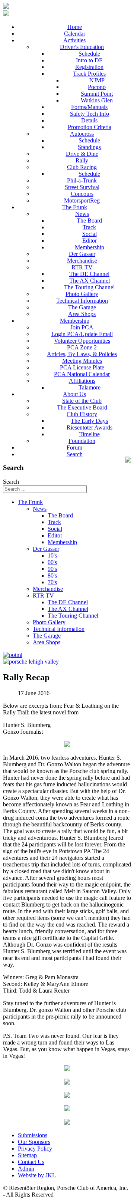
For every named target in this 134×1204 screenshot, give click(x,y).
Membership (89, 247)
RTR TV (82, 267)
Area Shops (82, 314)
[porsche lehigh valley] (31, 661)
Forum (74, 447)
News (82, 214)
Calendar (74, 33)
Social (89, 234)
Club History (82, 414)
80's (52, 575)
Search (75, 454)
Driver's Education (82, 47)
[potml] (12, 655)
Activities (74, 40)
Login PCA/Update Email (82, 334)
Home (74, 27)
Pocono (97, 87)
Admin (26, 1168)
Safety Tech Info (89, 114)
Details (89, 120)
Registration (89, 67)
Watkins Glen (97, 100)
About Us (74, 394)
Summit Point (97, 94)
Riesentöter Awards (89, 427)
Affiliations (82, 381)
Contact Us (31, 1162)
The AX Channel (89, 280)
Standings (89, 147)
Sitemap (27, 1155)
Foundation (81, 441)
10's (52, 555)
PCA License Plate (82, 367)
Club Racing (82, 167)
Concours (82, 194)
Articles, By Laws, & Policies (82, 354)
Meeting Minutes (82, 361)
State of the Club (82, 401)
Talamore (89, 387)
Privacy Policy (35, 1148)
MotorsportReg (82, 200)
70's (52, 582)
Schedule (89, 53)
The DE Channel (89, 274)
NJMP (97, 80)
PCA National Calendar (82, 374)
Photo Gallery (82, 294)
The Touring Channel (89, 287)
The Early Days (89, 421)
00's (52, 562)
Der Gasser (82, 254)
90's (52, 569)
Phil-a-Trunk (82, 180)
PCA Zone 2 (82, 347)
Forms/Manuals (89, 107)
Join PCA (81, 327)
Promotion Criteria (89, 127)
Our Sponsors (34, 1142)
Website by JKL (37, 1175)
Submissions (32, 1135)
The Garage (82, 307)
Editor (89, 240)
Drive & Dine (82, 154)
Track (89, 227)
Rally (82, 160)
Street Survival (82, 187)
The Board (89, 220)
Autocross (82, 134)
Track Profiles (89, 73)
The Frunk (74, 207)
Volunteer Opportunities (82, 341)
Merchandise (82, 260)
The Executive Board (82, 407)
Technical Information (82, 300)
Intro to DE (89, 60)
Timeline (89, 434)
